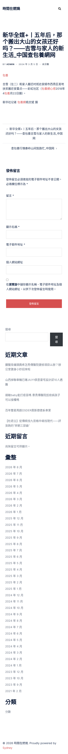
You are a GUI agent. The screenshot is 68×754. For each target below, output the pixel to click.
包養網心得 (49, 88)
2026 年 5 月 (13, 486)
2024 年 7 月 (13, 627)
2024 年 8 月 (13, 620)
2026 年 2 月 (13, 505)
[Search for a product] (59, 8)
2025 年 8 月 (13, 544)
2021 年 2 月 (13, 691)
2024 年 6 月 (13, 633)
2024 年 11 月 (14, 601)
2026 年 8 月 (13, 467)
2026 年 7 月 (13, 473)
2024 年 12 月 (14, 595)
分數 (8, 711)
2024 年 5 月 (13, 640)
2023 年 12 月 (14, 672)
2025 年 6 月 (13, 556)
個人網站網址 (14, 262)
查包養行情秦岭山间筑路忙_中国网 (32, 148)
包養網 (21, 102)
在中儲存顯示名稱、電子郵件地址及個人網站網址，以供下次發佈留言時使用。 (34, 287)
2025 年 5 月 (13, 563)
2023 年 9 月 (13, 684)
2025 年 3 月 (13, 576)
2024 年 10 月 (14, 608)
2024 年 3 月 (13, 652)
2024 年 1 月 (13, 665)
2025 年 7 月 (13, 550)
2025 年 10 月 (14, 531)
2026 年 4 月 (13, 493)
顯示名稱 (13, 227)
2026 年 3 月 (13, 499)
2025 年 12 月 (14, 518)
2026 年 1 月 (13, 512)
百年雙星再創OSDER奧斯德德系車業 (28, 410)
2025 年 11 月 (14, 524)
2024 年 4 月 (13, 646)
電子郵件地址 (15, 244)
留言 (10, 195)
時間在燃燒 (11, 9)
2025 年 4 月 (13, 569)
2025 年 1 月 (13, 588)
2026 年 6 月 (13, 480)
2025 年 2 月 (13, 582)
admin (10, 64)
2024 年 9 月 (13, 614)
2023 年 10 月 (14, 678)
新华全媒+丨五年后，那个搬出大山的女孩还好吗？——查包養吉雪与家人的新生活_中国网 (34, 133)
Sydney (7, 747)
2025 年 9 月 (13, 537)
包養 (5, 75)
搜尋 (8, 329)
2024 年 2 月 (13, 659)
